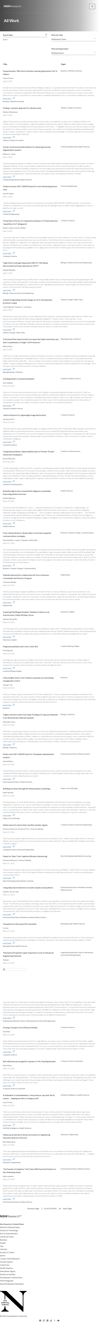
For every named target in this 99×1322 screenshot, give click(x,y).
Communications (87, 533)
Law (1, 1246)
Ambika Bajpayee (9, 498)
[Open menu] (92, 6)
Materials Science (77, 952)
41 (45, 1208)
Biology (63, 263)
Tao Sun (5, 928)
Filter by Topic (57, 35)
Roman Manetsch (9, 459)
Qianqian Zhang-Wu (10, 619)
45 (55, 1208)
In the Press (5, 1265)
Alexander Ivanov (9, 722)
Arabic (63, 788)
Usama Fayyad (8, 78)
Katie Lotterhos (8, 1176)
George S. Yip (7, 685)
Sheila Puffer (33, 540)
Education (64, 612)
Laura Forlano (8, 1102)
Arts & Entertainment (9, 1233)
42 (48, 1208)
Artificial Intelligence (68, 1095)
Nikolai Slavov (8, 346)
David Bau (6, 1032)
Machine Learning (75, 71)
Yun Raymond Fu (9, 419)
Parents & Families (7, 1274)
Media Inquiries (6, 1268)
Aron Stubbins (8, 383)
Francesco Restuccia (10, 829)
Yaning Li (6, 960)
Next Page (67, 1208)
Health (3, 1243)
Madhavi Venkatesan (10, 112)
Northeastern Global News (12, 1224)
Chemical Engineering (69, 147)
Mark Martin (7, 1065)
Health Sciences (84, 147)
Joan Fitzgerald (8, 307)
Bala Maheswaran (9, 1142)
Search (5, 39)
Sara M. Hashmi (8, 194)
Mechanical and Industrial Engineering (41, 1021)
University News (7, 1236)
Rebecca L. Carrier (9, 154)
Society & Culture (7, 1252)
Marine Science (75, 378)
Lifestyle (3, 1249)
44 (53, 1208)
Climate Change (67, 108)
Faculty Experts (6, 1262)
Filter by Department (59, 49)
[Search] (46, 34)
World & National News (10, 1227)
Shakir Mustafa (8, 793)
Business (64, 71)
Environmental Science (69, 754)
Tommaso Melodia (9, 582)
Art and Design (72, 788)
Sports (2, 1255)
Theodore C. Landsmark (22, 307)
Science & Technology (9, 1230)
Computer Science (68, 220)
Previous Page (33, 1208)
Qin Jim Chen (14, 892)
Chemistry (71, 263)
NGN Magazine (6, 1280)
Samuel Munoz (8, 761)
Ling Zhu (6, 892)
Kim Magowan (8, 650)
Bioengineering (66, 339)
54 (60, 1208)
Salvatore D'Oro (23, 829)
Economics (78, 108)
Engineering (65, 575)
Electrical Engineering (83, 263)
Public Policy (78, 300)
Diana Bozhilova (8, 540)
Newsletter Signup (7, 1271)
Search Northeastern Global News (12, 1284)
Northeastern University (17, 1316)
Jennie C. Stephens (21, 540)
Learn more (7, 98)
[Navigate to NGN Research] (10, 1216)
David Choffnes (20, 228)
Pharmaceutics (74, 451)
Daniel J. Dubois (8, 228)
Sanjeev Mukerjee (9, 270)
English (71, 612)
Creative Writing (67, 646)
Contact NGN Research (10, 1258)
